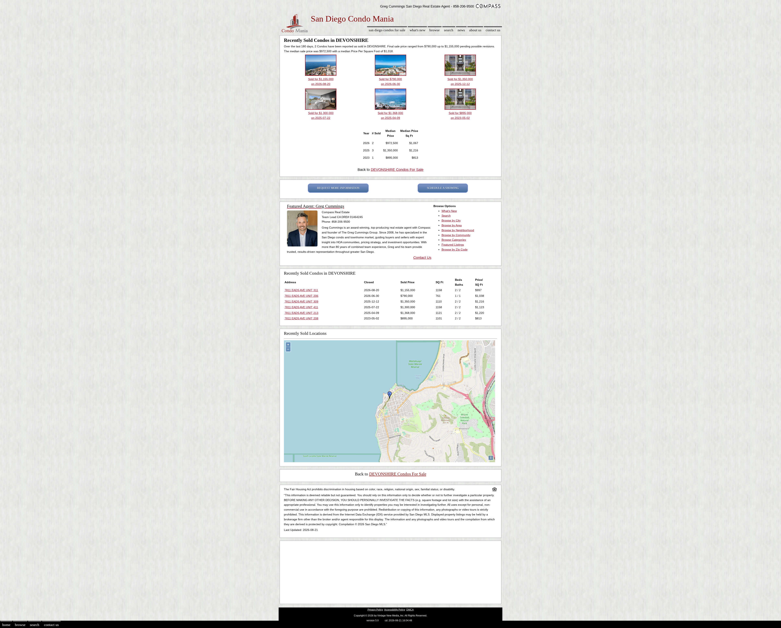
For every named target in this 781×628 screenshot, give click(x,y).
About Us (475, 30)
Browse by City (451, 220)
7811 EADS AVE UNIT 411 (301, 307)
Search (448, 30)
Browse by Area (452, 225)
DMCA (410, 609)
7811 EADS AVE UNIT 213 (301, 313)
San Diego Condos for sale (387, 30)
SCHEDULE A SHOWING (443, 188)
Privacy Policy (375, 609)
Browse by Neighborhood (458, 230)
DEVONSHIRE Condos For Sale (397, 170)
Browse (434, 30)
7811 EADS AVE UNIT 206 (301, 295)
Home (6, 625)
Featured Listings (453, 244)
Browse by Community (456, 235)
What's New (417, 30)
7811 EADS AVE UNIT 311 (301, 290)
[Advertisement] (390, 571)
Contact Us (493, 30)
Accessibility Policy (394, 609)
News (461, 30)
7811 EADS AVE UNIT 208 (301, 318)
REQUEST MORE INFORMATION (338, 188)
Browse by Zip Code (455, 249)
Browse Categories (454, 239)
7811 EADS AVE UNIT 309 (301, 301)
